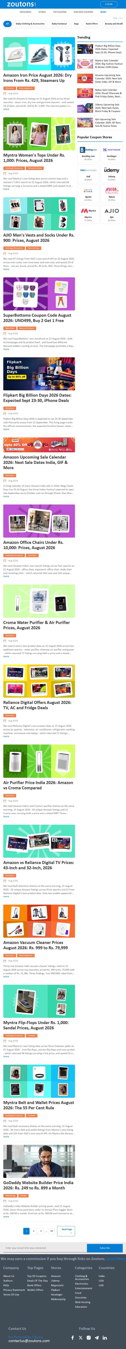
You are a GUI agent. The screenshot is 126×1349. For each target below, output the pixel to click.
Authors (8, 1280)
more (6, 109)
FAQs (6, 1285)
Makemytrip (58, 1299)
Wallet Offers (35, 1290)
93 (52, 1231)
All (7, 24)
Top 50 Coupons (36, 1276)
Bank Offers (92, 24)
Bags (76, 24)
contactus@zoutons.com (29, 1341)
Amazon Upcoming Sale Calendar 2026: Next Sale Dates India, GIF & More (35, 462)
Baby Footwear (59, 24)
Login (109, 4)
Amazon (56, 1276)
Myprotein (57, 1285)
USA (101, 1280)
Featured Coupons (83, 12)
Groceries (80, 1297)
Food (78, 1293)
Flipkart (55, 1290)
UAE (101, 1285)
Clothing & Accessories (82, 1278)
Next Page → (67, 1231)
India (102, 1276)
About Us (8, 1276)
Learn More (115, 1259)
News (103, 12)
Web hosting (82, 1302)
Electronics (81, 1283)
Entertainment (83, 1288)
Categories (25, 12)
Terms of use (11, 1294)
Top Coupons (59, 12)
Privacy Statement (14, 1290)
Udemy (55, 1280)
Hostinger (57, 1294)
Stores (42, 12)
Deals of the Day (37, 1280)
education (81, 1307)
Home (115, 18)
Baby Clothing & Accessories (30, 24)
